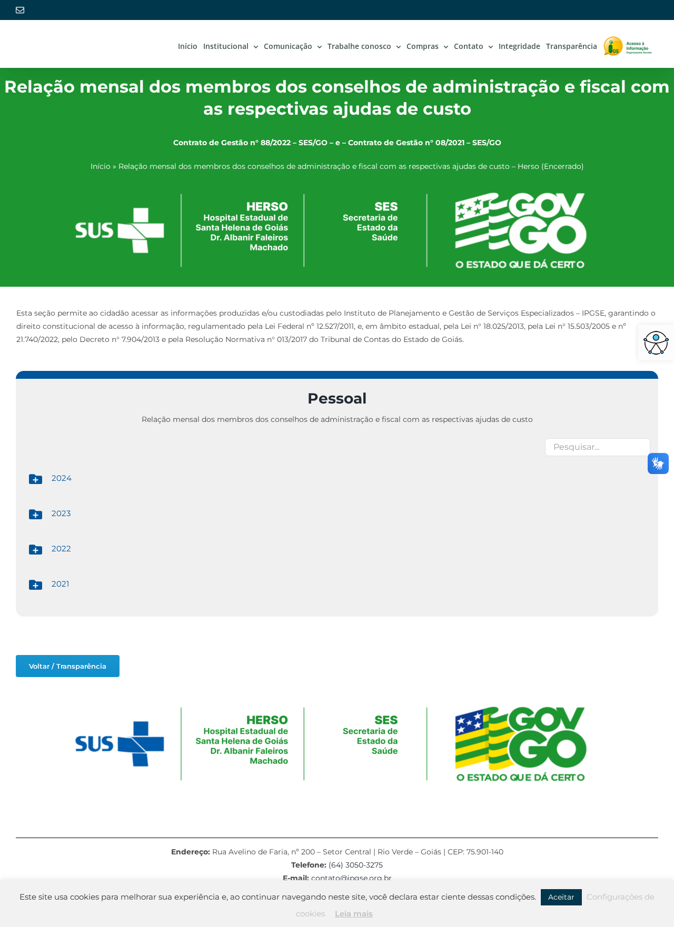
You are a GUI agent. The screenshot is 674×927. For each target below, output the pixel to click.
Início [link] (101, 166)
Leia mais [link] (354, 914)
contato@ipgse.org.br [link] (351, 878)
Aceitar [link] (561, 897)
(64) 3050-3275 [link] (356, 865)
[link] (656, 342)
